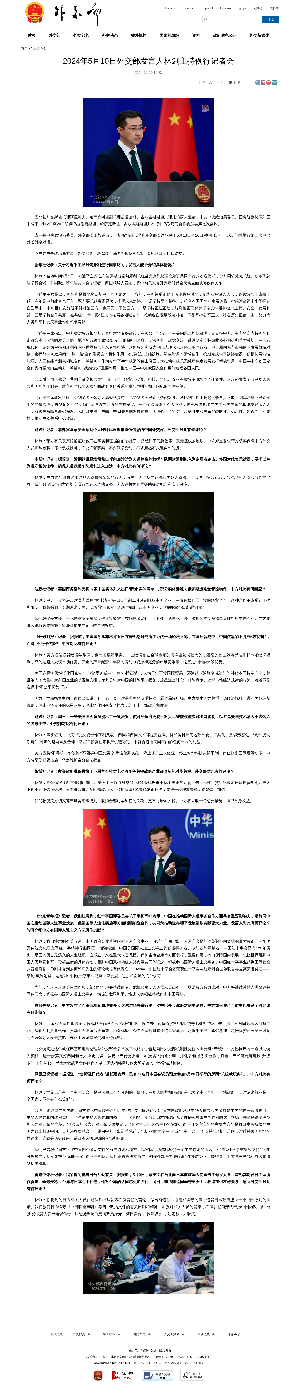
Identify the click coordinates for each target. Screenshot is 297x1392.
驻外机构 (139, 35)
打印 (237, 82)
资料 (196, 35)
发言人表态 (38, 48)
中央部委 (79, 1334)
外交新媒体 (259, 35)
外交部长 (81, 35)
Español (207, 8)
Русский (226, 8)
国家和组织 (169, 35)
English (170, 8)
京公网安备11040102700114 (184, 1363)
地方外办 (140, 1334)
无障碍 (257, 8)
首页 (32, 35)
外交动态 (110, 35)
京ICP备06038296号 (147, 1363)
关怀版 (274, 8)
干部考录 (234, 1334)
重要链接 (204, 1334)
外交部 (54, 35)
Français (188, 8)
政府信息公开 (225, 35)
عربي (242, 8)
